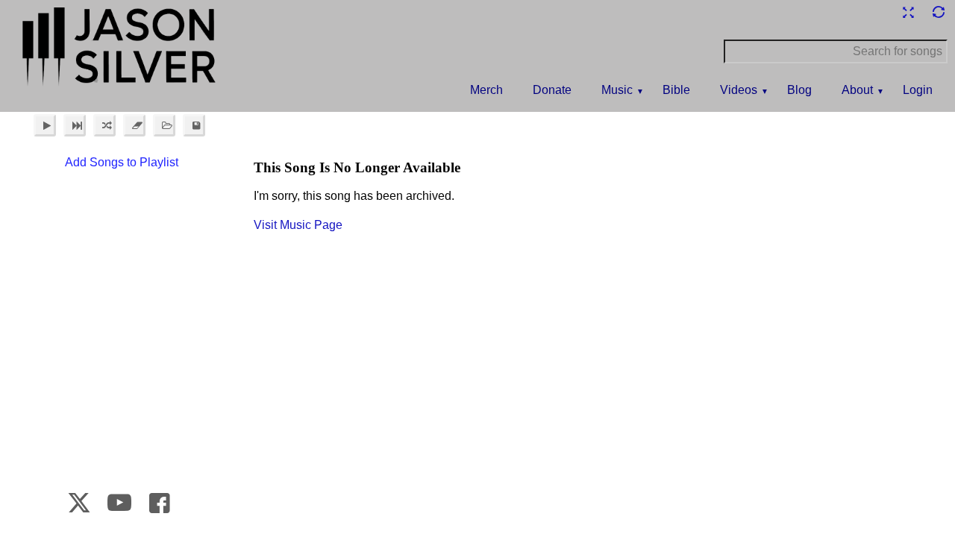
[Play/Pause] (45, 125)
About (857, 90)
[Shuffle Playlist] (104, 125)
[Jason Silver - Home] (119, 48)
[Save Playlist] (194, 125)
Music (617, 90)
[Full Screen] (908, 12)
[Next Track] (74, 125)
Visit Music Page (298, 225)
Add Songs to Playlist (121, 162)
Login (918, 90)
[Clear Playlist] (134, 125)
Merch (486, 90)
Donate (552, 90)
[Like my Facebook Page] (159, 502)
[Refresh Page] (938, 12)
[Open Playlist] (164, 125)
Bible (676, 90)
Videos (738, 90)
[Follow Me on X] (79, 502)
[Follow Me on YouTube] (120, 502)
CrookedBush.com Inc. (911, 506)
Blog (799, 90)
